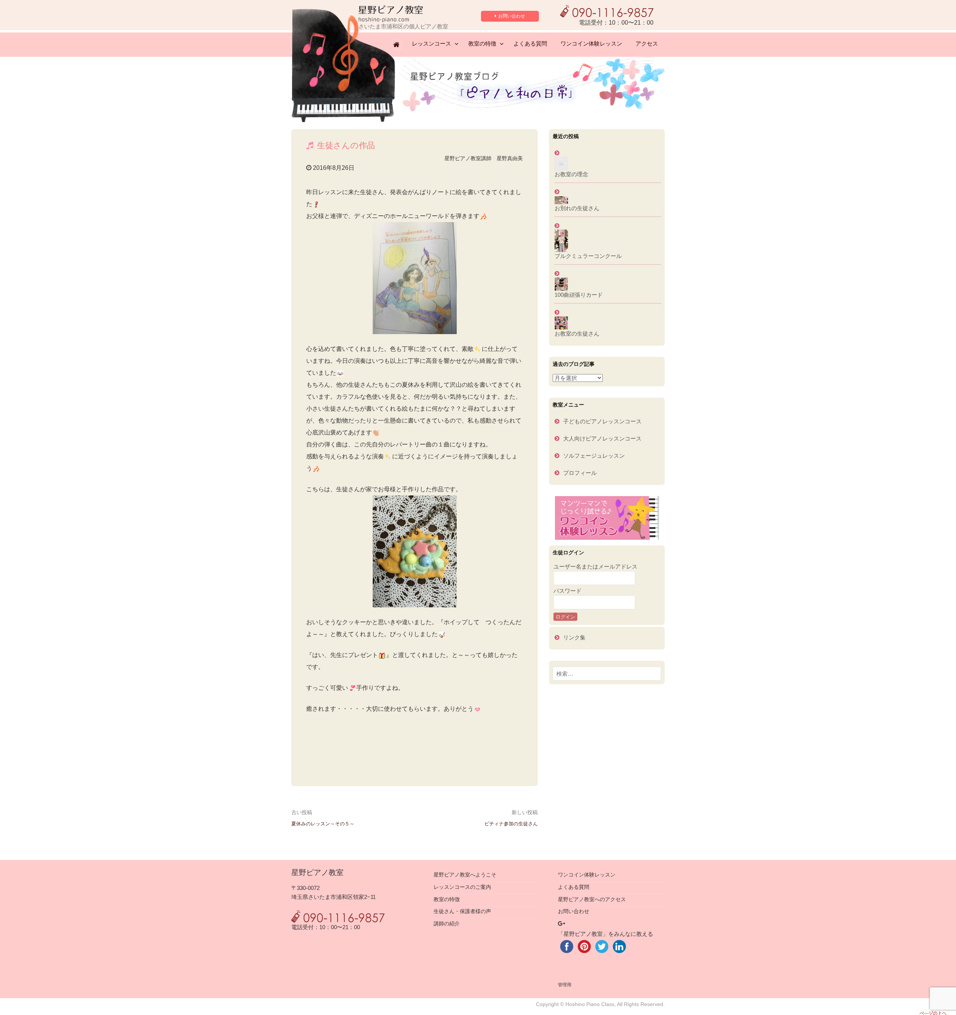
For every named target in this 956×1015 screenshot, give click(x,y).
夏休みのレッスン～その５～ (322, 823)
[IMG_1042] (414, 551)
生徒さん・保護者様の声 (462, 911)
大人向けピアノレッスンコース (602, 438)
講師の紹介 (447, 924)
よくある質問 (530, 43)
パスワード (567, 591)
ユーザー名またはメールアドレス (595, 566)
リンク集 (574, 637)
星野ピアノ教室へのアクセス (592, 899)
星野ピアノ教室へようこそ (465, 875)
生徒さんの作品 (346, 145)
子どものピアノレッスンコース (602, 421)
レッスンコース (431, 43)
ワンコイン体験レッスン (591, 43)
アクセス (647, 43)
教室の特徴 (482, 43)
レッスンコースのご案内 (462, 887)
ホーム (398, 45)
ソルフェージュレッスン (594, 455)
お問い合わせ (511, 16)
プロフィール (580, 473)
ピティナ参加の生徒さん (511, 823)
